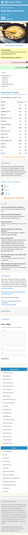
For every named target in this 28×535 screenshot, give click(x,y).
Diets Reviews (6, 461)
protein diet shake (5, 53)
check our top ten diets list (7, 288)
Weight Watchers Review (9, 399)
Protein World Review (8, 386)
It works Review (7, 416)
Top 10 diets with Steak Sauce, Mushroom (14, 157)
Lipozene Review (7, 439)
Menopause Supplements (9, 481)
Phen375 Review (7, 409)
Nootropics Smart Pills (8, 474)
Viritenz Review (7, 376)
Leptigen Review (7, 412)
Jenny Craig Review (8, 382)
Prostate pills (6, 488)
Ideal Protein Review (8, 392)
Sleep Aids (5, 491)
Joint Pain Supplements (9, 471)
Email (2, 353)
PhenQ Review (6, 396)
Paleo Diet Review (7, 389)
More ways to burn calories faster (14, 198)
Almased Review (7, 426)
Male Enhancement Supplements (11, 478)
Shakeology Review (8, 372)
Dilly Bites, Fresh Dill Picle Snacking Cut (11, 301)
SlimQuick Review (7, 433)
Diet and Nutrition (7, 451)
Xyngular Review (7, 429)
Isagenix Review (7, 379)
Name (2, 348)
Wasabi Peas (5, 302)
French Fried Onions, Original (9, 304)
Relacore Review (7, 436)
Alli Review (5, 406)
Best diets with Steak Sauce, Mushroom (11, 57)
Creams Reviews (7, 464)
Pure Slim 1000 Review (9, 402)
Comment (3, 330)
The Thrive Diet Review (9, 419)
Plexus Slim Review (8, 423)
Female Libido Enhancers (9, 484)
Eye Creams (6, 468)
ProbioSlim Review (7, 443)
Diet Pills (5, 454)
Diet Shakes (6, 458)
